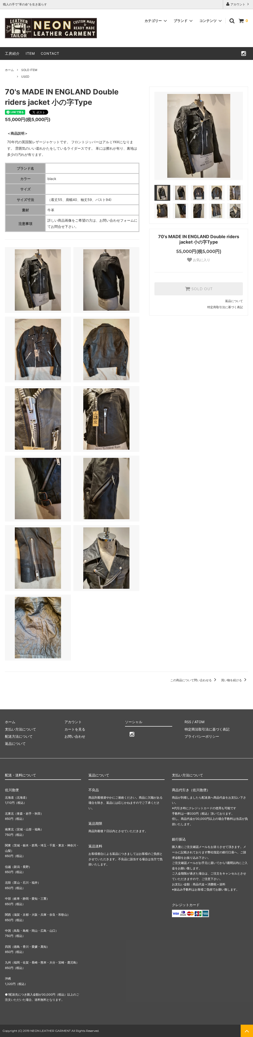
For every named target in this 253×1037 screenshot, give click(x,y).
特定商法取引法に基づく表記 (207, 729)
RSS (188, 722)
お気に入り (201, 260)
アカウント (238, 4)
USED (25, 76)
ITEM (30, 53)
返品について (234, 301)
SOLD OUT (201, 289)
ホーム (9, 70)
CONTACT (50, 53)
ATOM (199, 722)
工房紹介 (12, 53)
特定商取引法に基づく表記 (225, 307)
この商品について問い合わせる (191, 680)
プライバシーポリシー (202, 736)
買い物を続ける (232, 680)
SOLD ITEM (29, 70)
